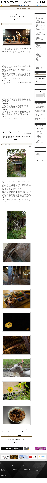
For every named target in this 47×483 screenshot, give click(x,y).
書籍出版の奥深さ (41, 103)
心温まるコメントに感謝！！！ (39, 142)
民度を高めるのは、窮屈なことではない (40, 18)
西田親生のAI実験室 (17, 136)
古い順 (19, 18)
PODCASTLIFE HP (26, 469)
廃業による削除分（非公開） (39, 68)
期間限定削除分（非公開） (39, 67)
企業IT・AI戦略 (37, 46)
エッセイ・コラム (29, 26)
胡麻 (11, 136)
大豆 (29, 136)
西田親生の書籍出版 (38, 45)
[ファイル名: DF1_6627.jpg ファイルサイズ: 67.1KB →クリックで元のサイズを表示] (16, 368)
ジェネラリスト (38, 106)
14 (42, 95)
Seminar (3, 469)
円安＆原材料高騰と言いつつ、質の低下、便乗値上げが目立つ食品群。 (40, 128)
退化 (13, 136)
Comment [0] (15, 435)
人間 (3, 137)
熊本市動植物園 (37, 60)
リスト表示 (22, 16)
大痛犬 (37, 132)
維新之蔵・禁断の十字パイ (39, 54)
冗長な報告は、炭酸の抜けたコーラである (40, 26)
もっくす (37, 130)
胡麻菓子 (4, 136)
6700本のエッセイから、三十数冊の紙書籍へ (40, 17)
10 (37, 95)
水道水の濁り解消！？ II (39, 38)
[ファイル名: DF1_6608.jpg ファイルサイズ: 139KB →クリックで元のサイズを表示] (16, 225)
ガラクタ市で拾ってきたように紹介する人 (40, 39)
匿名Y (37, 126)
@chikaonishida (15, 469)
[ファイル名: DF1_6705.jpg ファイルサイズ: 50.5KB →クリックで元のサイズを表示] (16, 298)
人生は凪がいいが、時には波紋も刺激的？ (40, 22)
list (44, 69)
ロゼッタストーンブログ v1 (39, 86)
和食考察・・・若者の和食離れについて (40, 125)
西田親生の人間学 (23, 136)
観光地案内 (37, 61)
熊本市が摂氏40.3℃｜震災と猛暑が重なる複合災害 (40, 37)
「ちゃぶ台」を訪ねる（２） (6, 144)
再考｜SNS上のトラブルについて (40, 24)
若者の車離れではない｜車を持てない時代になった (40, 30)
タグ (15, 14)
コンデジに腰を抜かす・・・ (39, 140)
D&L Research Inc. (37, 467)
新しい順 (15, 18)
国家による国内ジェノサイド (40, 115)
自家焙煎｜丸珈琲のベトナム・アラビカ (40, 35)
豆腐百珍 (27, 136)
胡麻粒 (7, 136)
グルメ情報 (30, 146)
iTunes (29, 469)
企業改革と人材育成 (38, 47)
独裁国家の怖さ (39, 118)
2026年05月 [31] (38, 156)
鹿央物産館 (37, 59)
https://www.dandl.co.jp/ (6, 132)
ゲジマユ (37, 135)
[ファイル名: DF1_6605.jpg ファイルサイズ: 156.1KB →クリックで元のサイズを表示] (16, 163)
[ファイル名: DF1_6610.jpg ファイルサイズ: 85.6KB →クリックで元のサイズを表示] (16, 252)
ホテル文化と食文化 (38, 55)
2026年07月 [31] (38, 154)
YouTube (14, 470)
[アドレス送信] (36, 81)
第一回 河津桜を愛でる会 (39, 133)
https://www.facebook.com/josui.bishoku (20, 431)
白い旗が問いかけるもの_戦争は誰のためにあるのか (40, 117)
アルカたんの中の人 (38, 137)
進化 (8, 137)
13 (41, 95)
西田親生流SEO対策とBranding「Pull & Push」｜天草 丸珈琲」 (40, 32)
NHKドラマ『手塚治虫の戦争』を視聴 (40, 23)
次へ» (17, 19)
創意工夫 (10, 137)
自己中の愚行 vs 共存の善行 (39, 21)
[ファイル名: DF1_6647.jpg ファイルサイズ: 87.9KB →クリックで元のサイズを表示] (16, 345)
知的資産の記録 (37, 103)
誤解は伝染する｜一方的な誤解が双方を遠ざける (40, 28)
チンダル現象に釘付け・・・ (39, 136)
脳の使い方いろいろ (38, 31)
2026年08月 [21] (38, 153)
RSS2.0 (39, 160)
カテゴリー (25, 26)
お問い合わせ (3, 470)
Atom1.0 (42, 160)
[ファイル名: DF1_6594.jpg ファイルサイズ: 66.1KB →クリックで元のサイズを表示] (16, 391)
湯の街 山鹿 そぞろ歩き (38, 56)
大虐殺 (37, 119)
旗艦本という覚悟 (38, 15)
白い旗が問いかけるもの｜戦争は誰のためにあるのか (40, 20)
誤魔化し (9, 136)
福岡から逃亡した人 (38, 131)
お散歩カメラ (37, 58)
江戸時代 (6, 137)
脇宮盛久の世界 (37, 52)
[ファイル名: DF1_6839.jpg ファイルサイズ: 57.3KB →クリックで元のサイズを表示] (16, 415)
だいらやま (37, 139)
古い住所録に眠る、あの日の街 (39, 33)
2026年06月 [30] (38, 155)
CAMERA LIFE (37, 73)
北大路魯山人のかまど (40, 110)
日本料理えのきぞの (38, 53)
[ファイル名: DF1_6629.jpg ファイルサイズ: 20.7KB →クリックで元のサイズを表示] (16, 321)
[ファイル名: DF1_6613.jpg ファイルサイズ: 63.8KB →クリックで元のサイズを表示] (16, 275)
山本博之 (37, 141)
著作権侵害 (37, 66)
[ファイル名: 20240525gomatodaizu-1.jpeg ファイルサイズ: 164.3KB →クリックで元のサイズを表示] (16, 37)
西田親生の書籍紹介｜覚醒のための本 (40, 27)
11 (38, 95)
